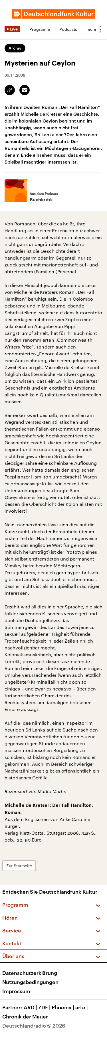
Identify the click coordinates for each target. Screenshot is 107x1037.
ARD (30, 1007)
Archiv (15, 48)
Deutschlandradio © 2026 (33, 1025)
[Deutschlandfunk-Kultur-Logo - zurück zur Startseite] (53, 14)
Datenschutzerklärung (29, 973)
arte (81, 1007)
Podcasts (68, 29)
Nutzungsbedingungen (30, 982)
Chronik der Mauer (25, 1016)
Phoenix (63, 1007)
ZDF (44, 1007)
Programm (39, 29)
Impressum (16, 991)
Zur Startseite (19, 865)
